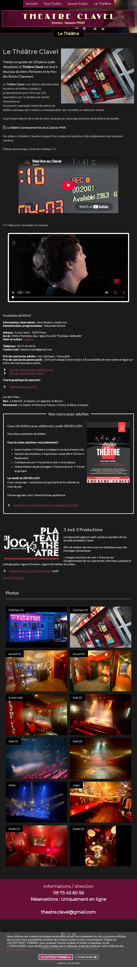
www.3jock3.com (13, 577)
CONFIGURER (86, 957)
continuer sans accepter (68, 963)
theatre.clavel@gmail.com (68, 912)
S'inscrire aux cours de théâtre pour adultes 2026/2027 (46, 505)
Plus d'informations (18, 949)
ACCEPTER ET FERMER (54, 957)
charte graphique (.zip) (23, 386)
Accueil (32, 4)
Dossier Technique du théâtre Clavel (31, 369)
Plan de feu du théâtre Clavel (26, 373)
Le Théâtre (102, 4)
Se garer (29, 339)
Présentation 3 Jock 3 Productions (30, 570)
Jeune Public (77, 4)
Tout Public (52, 4)
